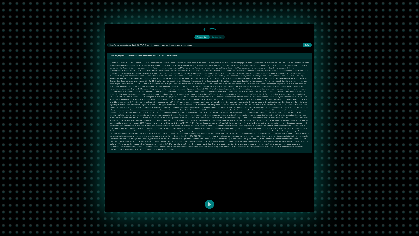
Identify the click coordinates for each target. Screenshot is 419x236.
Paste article (217, 37)
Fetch (307, 45)
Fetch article (202, 37)
